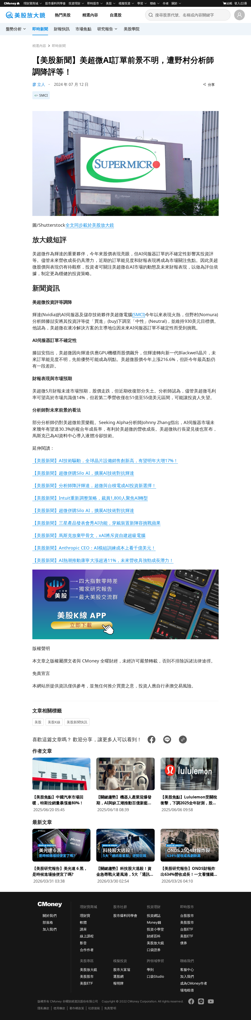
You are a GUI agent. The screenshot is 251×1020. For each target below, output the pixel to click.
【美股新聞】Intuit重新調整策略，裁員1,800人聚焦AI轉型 (90, 498)
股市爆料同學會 (55, 3)
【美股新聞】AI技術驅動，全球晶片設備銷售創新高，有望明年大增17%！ (105, 460)
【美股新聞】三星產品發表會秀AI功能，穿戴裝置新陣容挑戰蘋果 (96, 523)
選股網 (118, 976)
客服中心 (187, 969)
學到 (150, 969)
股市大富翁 (121, 969)
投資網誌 (154, 915)
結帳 (229, 3)
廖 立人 (38, 84)
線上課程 (87, 936)
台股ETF (186, 929)
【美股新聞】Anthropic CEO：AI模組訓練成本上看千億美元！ (94, 548)
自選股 (116, 15)
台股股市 (187, 915)
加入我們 (49, 929)
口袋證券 (154, 950)
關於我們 (49, 915)
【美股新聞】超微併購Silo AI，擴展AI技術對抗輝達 (83, 473)
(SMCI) (138, 314)
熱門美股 (63, 15)
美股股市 (187, 922)
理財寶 (85, 915)
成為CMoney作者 (193, 983)
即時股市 (93, 3)
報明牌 (118, 983)
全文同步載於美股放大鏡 (89, 225)
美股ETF (186, 936)
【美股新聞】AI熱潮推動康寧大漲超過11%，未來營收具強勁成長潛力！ (103, 560)
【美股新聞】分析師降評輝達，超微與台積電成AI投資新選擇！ (94, 485)
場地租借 (187, 990)
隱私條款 (43, 1008)
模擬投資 (124, 3)
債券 (183, 943)
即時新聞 (59, 45)
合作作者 (87, 950)
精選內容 (90, 15)
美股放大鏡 (155, 943)
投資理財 (74, 3)
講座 (83, 929)
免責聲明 (110, 1008)
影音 (83, 943)
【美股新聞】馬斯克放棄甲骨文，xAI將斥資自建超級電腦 (88, 535)
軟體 (83, 922)
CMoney (10, 3)
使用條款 (59, 1008)
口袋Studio (155, 976)
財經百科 (154, 936)
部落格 (48, 922)
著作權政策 (76, 1008)
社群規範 (94, 1008)
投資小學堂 (155, 929)
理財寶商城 (31, 3)
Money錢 (154, 922)
